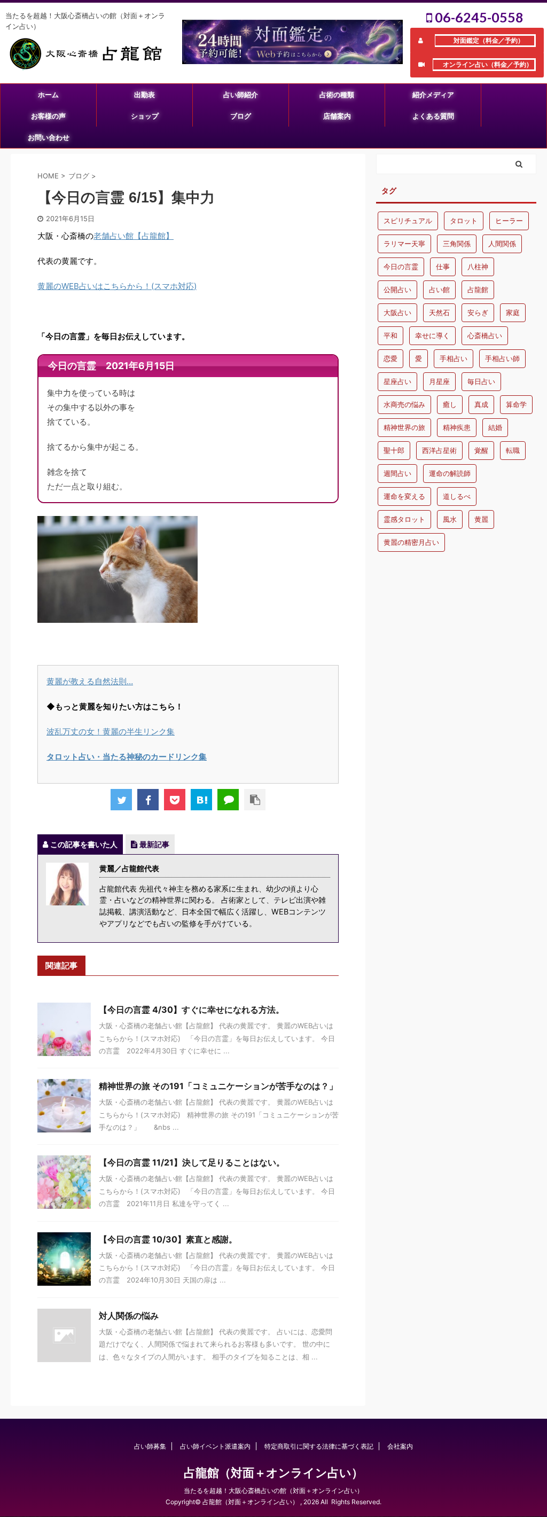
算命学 (516, 404)
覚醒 (481, 450)
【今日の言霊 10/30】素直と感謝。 (168, 1239)
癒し (450, 404)
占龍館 (477, 289)
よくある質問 (433, 116)
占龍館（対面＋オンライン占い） (273, 1473)
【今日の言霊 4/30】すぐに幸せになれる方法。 (191, 1009)
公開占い (397, 289)
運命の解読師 (450, 473)
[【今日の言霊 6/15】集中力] (201, 799)
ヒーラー (509, 220)
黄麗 (481, 519)
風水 (450, 519)
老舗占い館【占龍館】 (133, 236)
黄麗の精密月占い (411, 542)
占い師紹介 (240, 94)
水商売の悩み (404, 404)
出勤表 (144, 94)
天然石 (439, 312)
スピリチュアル (408, 220)
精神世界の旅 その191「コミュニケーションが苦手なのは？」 (222, 1086)
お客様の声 (48, 116)
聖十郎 (394, 450)
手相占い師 (502, 358)
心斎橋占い (484, 335)
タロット (464, 220)
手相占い (453, 358)
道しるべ (457, 496)
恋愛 (390, 358)
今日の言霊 (401, 266)
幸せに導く (432, 335)
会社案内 (400, 1446)
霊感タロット (404, 519)
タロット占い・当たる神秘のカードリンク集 (126, 757)
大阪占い (397, 312)
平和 (390, 335)
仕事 (443, 266)
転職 (513, 450)
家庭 (513, 312)
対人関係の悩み (129, 1315)
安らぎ (477, 312)
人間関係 (502, 243)
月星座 (439, 381)
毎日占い (481, 381)
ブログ (240, 116)
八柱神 (477, 266)
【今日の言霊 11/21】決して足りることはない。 (192, 1162)
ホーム (48, 94)
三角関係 (457, 243)
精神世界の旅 (404, 427)
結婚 (495, 427)
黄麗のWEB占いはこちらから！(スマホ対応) (117, 286)
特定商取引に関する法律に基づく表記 (318, 1446)
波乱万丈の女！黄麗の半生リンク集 (110, 731)
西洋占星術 (439, 450)
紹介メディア (433, 94)
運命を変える (404, 496)
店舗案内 (337, 116)
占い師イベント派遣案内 (215, 1446)
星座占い (397, 381)
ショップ (145, 116)
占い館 (439, 289)
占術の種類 (336, 94)
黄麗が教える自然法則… (89, 681)
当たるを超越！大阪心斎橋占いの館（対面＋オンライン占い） (273, 1491)
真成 (481, 404)
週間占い (397, 473)
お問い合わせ (48, 137)
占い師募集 (150, 1446)
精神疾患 (457, 427)
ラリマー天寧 (404, 243)
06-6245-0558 (477, 17)
